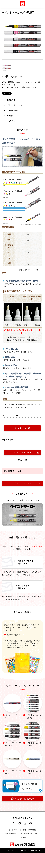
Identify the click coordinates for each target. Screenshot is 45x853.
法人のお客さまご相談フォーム (22, 586)
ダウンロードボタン (22, 428)
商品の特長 (10, 100)
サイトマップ (13, 830)
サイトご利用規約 (29, 830)
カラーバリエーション (15, 105)
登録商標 (22, 837)
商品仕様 (10, 116)
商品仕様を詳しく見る (12, 471)
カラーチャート (12, 110)
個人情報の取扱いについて (30, 834)
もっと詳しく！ (12, 121)
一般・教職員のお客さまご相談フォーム (22, 562)
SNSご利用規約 (10, 834)
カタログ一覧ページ (14, 635)
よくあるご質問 (36, 546)
